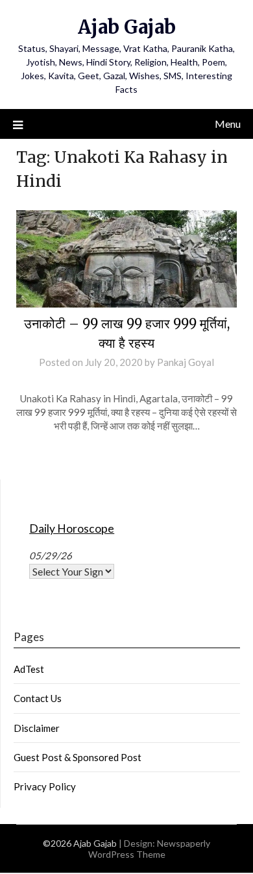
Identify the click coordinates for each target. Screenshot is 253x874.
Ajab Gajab (127, 27)
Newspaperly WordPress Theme (149, 849)
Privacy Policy (45, 786)
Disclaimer (37, 728)
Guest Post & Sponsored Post (77, 757)
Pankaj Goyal (185, 362)
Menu (228, 123)
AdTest (29, 669)
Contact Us (38, 698)
